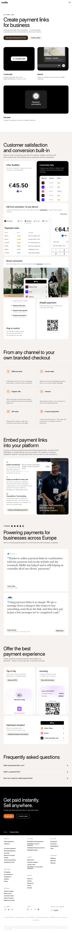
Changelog (7, 872)
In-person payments (10, 848)
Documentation (8, 874)
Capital (6, 857)
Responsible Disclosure (42, 917)
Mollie (5, 832)
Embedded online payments (35, 841)
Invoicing (6, 853)
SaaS (51, 848)
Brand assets (8, 893)
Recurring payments (9, 850)
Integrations (7, 876)
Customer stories (9, 895)
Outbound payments (10, 860)
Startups (52, 863)
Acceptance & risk (9, 862)
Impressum (64, 917)
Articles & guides (9, 891)
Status (6, 881)
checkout (40, 264)
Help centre (30, 860)
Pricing (29, 885)
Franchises (53, 844)
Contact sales (31, 864)
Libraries (6, 879)
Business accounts (9, 855)
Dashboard (43, 210)
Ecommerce (53, 841)
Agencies (53, 860)
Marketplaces (54, 846)
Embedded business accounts (36, 847)
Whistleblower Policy (54, 917)
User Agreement (20, 917)
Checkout (7, 844)
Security (29, 888)
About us (29, 878)
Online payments (9, 841)
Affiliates (53, 858)
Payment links (8, 846)
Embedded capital (32, 850)
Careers (29, 881)
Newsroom (30, 883)
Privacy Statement (30, 917)
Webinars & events (9, 900)
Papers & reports (9, 898)
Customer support (32, 862)
